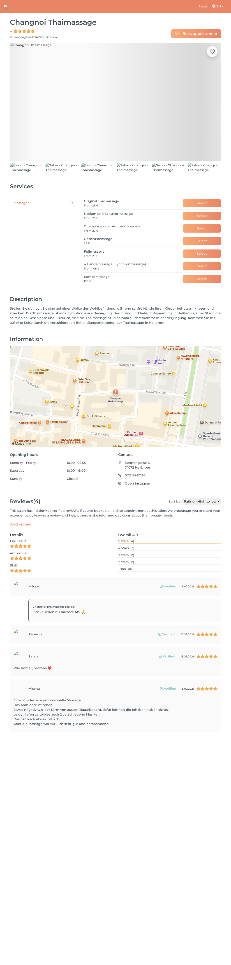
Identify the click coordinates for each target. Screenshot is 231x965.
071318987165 (135, 491)
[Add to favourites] (212, 51)
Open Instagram (138, 499)
